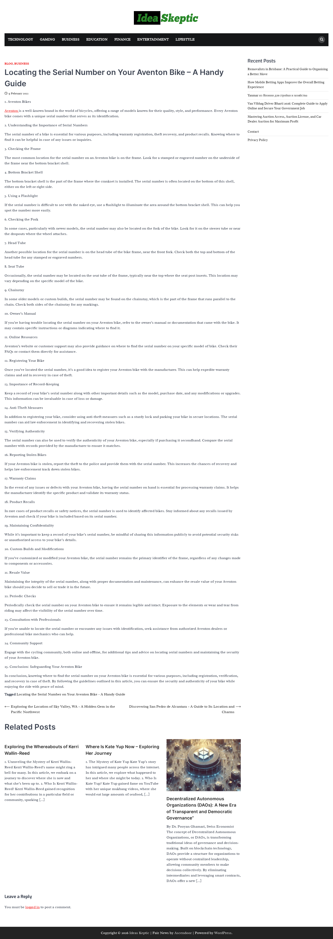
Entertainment (153, 39)
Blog (9, 63)
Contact (253, 131)
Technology (20, 39)
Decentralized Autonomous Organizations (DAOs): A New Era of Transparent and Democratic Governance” (201, 808)
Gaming (47, 39)
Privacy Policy (258, 140)
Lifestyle (185, 39)
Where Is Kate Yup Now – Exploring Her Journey (122, 750)
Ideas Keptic (139, 933)
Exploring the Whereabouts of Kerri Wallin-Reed (42, 750)
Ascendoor (183, 933)
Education (97, 39)
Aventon (12, 110)
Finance (122, 39)
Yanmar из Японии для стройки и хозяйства (277, 95)
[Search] (321, 39)
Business (71, 39)
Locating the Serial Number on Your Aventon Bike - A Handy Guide (71, 694)
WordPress (223, 933)
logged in (32, 907)
